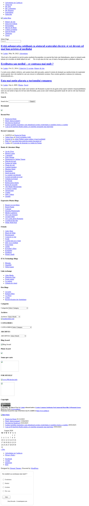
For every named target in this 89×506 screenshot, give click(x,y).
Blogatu (8, 263)
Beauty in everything (12, 205)
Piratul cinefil (9, 254)
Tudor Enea (9, 137)
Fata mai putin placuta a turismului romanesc (26, 80)
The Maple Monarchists (13, 187)
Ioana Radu (9, 245)
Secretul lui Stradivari (12, 123)
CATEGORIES (6, 327)
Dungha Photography (12, 211)
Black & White (10, 233)
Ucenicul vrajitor (11, 188)
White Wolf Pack (11, 222)
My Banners (9, 10)
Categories (4, 308)
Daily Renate (9, 157)
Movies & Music (11, 28)
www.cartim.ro (16, 409)
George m (8, 139)
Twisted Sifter (10, 217)
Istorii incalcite (10, 173)
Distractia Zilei (10, 277)
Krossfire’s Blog (10, 248)
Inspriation (8, 171)
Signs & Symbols (11, 24)
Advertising (24, 53)
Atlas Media (9, 275)
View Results (11, 501)
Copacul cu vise (10, 237)
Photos (20, 85)
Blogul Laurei (10, 153)
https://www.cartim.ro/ (42, 411)
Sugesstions (9, 12)
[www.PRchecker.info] (9, 380)
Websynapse (9, 267)
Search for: (4, 101)
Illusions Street (10, 169)
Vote (6, 497)
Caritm (23, 407)
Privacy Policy (10, 455)
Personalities (9, 26)
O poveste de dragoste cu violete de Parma (27, 143)
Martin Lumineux (11, 213)
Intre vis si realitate (11, 243)
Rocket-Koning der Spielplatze (15, 299)
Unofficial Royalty (11, 220)
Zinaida (7, 196)
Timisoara (8, 33)
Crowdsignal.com (21, 501)
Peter (7, 141)
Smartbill (8, 265)
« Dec (3, 449)
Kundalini (8, 250)
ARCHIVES (5, 336)
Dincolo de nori (10, 161)
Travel (7, 35)
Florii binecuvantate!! (12, 121)
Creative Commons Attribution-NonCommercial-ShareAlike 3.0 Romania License (58, 407)
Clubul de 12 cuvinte (26, 68)
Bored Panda (9, 207)
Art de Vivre (9, 151)
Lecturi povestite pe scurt (13, 177)
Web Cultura (9, 194)
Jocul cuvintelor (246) (23, 137)
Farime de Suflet (10, 163)
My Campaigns (10, 8)
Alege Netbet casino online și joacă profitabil (30, 139)
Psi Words (8, 181)
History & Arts (10, 22)
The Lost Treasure (11, 215)
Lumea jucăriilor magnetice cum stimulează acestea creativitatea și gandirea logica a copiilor (36, 125)
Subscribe (8, 14)
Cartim (5, 53)
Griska (7, 298)
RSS (8, 415)
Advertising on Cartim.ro (13, 3)
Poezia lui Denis (10, 119)
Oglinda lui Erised (11, 179)
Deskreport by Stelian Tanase (15, 159)
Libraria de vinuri (11, 283)
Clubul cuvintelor (11, 29)
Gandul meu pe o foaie (13, 241)
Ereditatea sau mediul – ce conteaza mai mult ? (27, 63)
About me (8, 5)
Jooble (7, 247)
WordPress (34, 468)
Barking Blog (10, 294)
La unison (8, 281)
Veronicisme (9, 190)
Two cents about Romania (14, 219)
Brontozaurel (9, 235)
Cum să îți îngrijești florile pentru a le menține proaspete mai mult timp (29, 127)
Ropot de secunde (11, 185)
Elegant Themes (15, 468)
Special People (10, 31)
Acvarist (8, 292)
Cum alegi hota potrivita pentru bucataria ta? (26, 141)
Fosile (7, 239)
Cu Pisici (8, 296)
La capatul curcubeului (13, 175)
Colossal (8, 209)
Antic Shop (9, 231)
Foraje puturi (9, 279)
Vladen (7, 192)
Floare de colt (10, 165)
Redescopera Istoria (12, 183)
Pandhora (8, 252)
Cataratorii (8, 155)
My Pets (8, 6)
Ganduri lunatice (11, 167)
